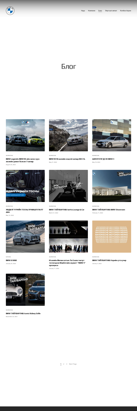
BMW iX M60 (11, 260)
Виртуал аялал (111, 11)
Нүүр (83, 11)
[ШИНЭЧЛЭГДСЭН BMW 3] (111, 135)
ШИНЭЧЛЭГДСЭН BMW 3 (103, 159)
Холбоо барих (125, 11)
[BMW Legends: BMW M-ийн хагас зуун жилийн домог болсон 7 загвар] (25, 135)
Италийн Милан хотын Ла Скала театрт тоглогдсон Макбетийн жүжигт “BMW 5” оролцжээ (67, 262)
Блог (100, 11)
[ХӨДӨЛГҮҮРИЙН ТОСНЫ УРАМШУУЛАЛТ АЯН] (25, 186)
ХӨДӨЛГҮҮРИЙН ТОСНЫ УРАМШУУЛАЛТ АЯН (24, 210)
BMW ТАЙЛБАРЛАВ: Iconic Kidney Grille (23, 313)
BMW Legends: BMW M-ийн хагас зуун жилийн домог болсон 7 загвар (22, 160)
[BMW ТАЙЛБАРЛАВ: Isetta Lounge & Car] (68, 186)
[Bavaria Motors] (10, 10)
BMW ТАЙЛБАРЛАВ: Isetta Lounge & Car (66, 209)
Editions (8, 256)
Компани (91, 11)
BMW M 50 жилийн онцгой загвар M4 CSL (67, 159)
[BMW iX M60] (25, 237)
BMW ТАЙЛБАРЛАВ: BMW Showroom (108, 209)
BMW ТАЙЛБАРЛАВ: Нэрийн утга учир (109, 260)
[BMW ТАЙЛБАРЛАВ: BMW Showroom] (111, 186)
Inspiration (9, 155)
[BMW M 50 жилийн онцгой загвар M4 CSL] (68, 135)
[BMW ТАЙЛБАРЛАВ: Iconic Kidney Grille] (25, 290)
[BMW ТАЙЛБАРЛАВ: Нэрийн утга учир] (111, 237)
